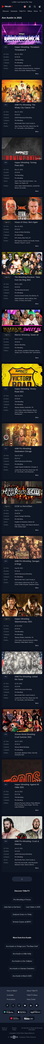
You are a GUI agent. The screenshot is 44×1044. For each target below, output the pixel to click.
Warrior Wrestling (20, 344)
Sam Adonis (36, 352)
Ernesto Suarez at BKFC (22, 922)
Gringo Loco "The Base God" (23, 352)
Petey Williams (35, 803)
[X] (13, 1005)
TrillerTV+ (22, 11)
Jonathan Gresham (29, 350)
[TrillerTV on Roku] (29, 1018)
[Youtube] (25, 1005)
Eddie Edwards (27, 186)
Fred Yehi (26, 126)
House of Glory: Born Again (26, 222)
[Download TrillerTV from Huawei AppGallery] (15, 1018)
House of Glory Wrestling (22, 232)
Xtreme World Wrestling (22, 747)
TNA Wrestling (19, 60)
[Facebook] (7, 1005)
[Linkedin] (31, 1005)
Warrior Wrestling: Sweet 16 (26, 335)
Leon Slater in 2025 (33, 907)
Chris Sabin (18, 68)
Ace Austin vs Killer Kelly (22, 954)
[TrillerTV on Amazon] (35, 1012)
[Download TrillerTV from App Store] (22, 1012)
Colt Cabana (18, 582)
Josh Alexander (29, 128)
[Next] (22, 879)
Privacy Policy (14, 1029)
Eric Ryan (18, 525)
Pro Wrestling (19, 62)
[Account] (39, 6)
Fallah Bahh (24, 642)
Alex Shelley (18, 350)
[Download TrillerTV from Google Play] (8, 1012)
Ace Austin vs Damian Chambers (22, 968)
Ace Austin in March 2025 (22, 976)
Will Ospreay (18, 240)
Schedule (14, 11)
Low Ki (28, 243)
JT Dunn (21, 300)
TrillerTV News (32, 995)
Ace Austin (22, 70)
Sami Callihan (29, 298)
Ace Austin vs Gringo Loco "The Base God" (22, 946)
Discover (6, 11)
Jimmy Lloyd (22, 526)
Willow (30, 11)
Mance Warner (29, 864)
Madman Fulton (34, 584)
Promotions (11, 999)
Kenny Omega (19, 805)
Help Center (31, 999)
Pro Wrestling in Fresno (22, 900)
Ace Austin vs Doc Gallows (22, 961)
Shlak (23, 525)
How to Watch (12, 991)
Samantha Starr (19, 754)
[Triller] (37, 1005)
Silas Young (18, 126)
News (36, 11)
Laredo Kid (36, 186)
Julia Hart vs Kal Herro (12, 907)
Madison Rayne (31, 70)
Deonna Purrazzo (28, 68)
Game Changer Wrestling (22, 516)
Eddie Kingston (24, 584)
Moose (17, 188)
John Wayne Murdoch (32, 525)
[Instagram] (19, 1005)
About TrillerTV (32, 991)
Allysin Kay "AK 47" (29, 582)
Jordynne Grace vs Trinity (22, 914)
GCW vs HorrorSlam (23, 506)
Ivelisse (25, 240)
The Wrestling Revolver (22, 290)
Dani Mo (34, 753)
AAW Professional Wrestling (23, 117)
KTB (16, 526)
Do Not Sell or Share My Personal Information (32, 1029)
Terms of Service (4, 1029)
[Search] (34, 6)
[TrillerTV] (7, 6)
